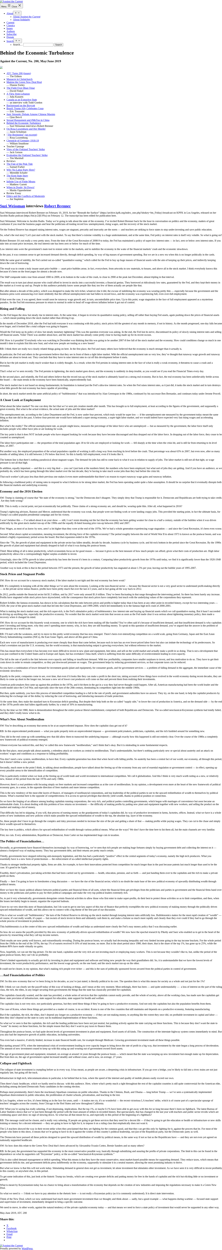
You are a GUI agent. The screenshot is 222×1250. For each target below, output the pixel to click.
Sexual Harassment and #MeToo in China (28, 120)
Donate (10, 37)
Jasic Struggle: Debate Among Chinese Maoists (31, 114)
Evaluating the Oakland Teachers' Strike (27, 155)
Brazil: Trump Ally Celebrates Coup (25, 108)
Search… (18, 44)
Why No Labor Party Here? (21, 169)
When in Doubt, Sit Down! (20, 187)
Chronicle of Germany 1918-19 (23, 140)
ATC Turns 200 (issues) (19, 73)
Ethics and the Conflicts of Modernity (26, 196)
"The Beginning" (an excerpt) (22, 134)
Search (10, 41)
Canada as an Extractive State (22, 99)
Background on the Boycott (21, 105)
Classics (11, 25)
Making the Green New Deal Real (24, 82)
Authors (11, 31)
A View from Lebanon (18, 93)
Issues (10, 28)
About (10, 13)
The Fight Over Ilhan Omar (21, 88)
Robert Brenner (57, 206)
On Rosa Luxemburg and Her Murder (26, 129)
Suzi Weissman (12, 206)
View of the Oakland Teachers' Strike (26, 149)
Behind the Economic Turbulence (24, 123)
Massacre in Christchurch (20, 79)
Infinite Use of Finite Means (21, 181)
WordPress (27, 1248)
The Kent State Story (17, 175)
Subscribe (12, 34)
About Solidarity (21, 19)
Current (10, 22)
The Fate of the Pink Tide (20, 164)
